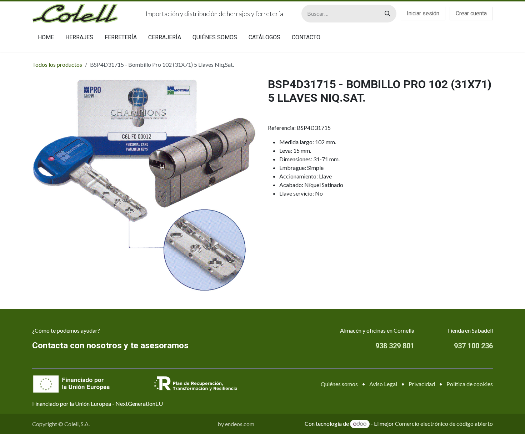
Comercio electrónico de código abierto (444, 423)
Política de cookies (469, 383)
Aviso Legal (383, 383)
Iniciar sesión (423, 13)
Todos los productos (57, 64)
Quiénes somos (339, 383)
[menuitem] (46, 38)
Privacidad (422, 383)
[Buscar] (387, 13)
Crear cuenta (471, 13)
